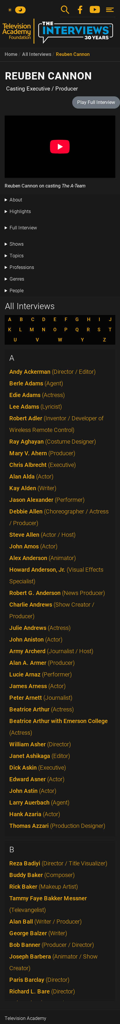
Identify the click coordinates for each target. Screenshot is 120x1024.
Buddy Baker (42, 874)
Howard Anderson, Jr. (56, 575)
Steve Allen (42, 534)
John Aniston (36, 639)
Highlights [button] (20, 211)
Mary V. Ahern (42, 453)
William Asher (40, 744)
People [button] (17, 290)
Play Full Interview (96, 102)
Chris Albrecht (42, 464)
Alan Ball (45, 921)
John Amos (33, 546)
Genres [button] (17, 279)
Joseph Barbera (53, 962)
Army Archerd (51, 651)
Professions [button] (22, 267)
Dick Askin (37, 767)
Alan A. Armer (42, 662)
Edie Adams (37, 394)
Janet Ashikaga (39, 755)
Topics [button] (17, 255)
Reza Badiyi (58, 863)
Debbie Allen (59, 517)
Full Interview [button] (23, 228)
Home (11, 54)
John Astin (33, 790)
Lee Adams (35, 406)
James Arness (37, 686)
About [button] (16, 200)
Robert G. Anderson (57, 592)
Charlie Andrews (51, 610)
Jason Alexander (47, 499)
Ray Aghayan (52, 441)
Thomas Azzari (57, 825)
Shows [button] (17, 244)
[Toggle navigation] (110, 9)
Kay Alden (33, 488)
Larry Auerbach (39, 802)
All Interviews (36, 54)
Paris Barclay (39, 979)
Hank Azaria (34, 814)
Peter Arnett (41, 697)
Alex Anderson (42, 557)
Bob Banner (51, 944)
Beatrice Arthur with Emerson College (58, 726)
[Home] (60, 33)
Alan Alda (31, 476)
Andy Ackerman (52, 371)
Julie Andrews (40, 627)
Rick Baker (43, 886)
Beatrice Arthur (41, 709)
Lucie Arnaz (40, 674)
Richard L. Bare (42, 991)
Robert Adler (56, 424)
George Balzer (38, 933)
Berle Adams (36, 383)
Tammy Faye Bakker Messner (48, 904)
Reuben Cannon (73, 54)
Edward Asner (37, 779)
